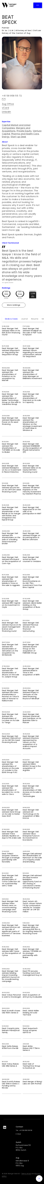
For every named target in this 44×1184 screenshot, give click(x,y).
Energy (5, 136)
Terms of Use (26, 1174)
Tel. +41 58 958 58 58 (24, 1130)
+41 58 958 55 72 (12, 95)
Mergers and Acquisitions (16, 129)
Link (18, 229)
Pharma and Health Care (25, 133)
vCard (5, 107)
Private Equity (24, 130)
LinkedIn (6, 111)
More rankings (13, 305)
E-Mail (18, 1134)
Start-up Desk (18, 136)
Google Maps (25, 112)
